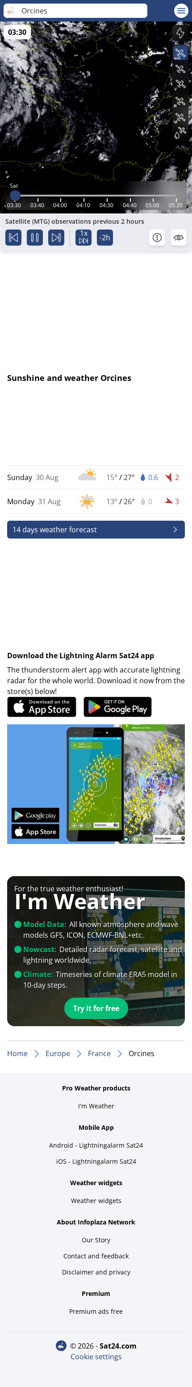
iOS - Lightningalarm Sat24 (96, 1161)
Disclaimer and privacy (96, 1272)
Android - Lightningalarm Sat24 (96, 1145)
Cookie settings (96, 1357)
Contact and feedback (96, 1256)
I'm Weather (96, 1106)
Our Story (96, 1240)
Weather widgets (96, 1200)
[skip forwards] (56, 238)
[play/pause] (35, 238)
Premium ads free (96, 1311)
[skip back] (13, 238)
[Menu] (181, 11)
